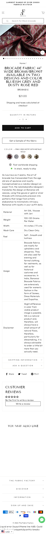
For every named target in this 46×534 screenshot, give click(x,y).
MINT (29, 156)
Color (23, 150)
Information (22, 497)
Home (22, 63)
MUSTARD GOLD (36, 156)
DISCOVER (22, 489)
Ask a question (23, 366)
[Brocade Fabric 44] (4, 462)
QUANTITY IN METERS (23, 115)
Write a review (23, 403)
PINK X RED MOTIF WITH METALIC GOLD (9, 156)
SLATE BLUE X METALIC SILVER (16, 156)
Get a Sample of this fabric (23, 140)
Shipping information (23, 360)
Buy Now (10, 467)
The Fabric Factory (22, 481)
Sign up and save (22, 505)
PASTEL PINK (23, 156)
